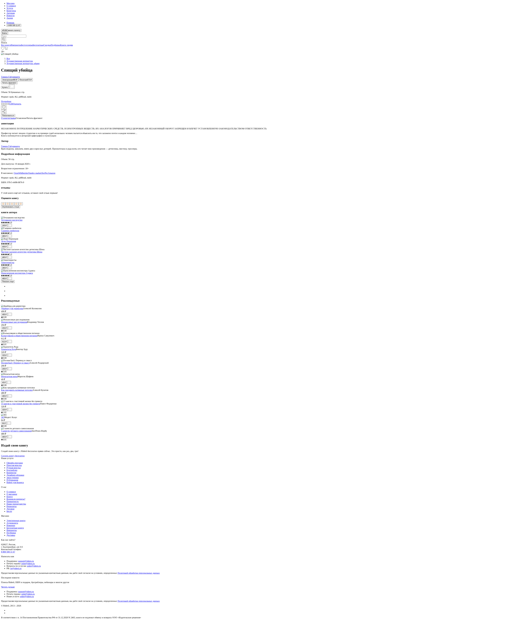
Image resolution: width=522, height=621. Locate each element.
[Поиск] (3, 39)
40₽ (4, 382)
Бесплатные (38, 45)
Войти (4, 33)
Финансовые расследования (14, 322)
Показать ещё (8, 282)
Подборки (55, 45)
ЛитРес (44, 173)
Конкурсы (11, 11)
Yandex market (34, 173)
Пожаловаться (8, 116)
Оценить (17, 104)
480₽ (4, 236)
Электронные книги (16, 520)
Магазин (11, 3)
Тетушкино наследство (11, 220)
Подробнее (6, 101)
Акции (10, 18)
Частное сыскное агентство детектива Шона (21, 252)
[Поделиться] (4, 111)
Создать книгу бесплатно (13, 456)
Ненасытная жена (9, 376)
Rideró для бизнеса (15, 482)
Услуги (10, 8)
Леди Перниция (8, 241)
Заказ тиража (13, 477)
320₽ (4, 355)
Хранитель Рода (8, 349)
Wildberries (23, 173)
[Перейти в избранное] (2, 49)
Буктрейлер (12, 470)
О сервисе (11, 6)
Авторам (11, 13)
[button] (261, 39)
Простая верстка (14, 465)
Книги (10, 496)
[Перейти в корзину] (6, 49)
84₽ (4, 423)
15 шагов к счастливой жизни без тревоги (20, 404)
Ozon (16, 173)
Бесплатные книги (15, 528)
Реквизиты (12, 506)
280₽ (4, 268)
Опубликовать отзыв (10, 207)
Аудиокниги (12, 523)
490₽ (4, 314)
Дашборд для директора (12, 308)
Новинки (11, 525)
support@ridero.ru (26, 561)
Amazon (51, 173)
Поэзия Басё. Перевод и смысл (15, 363)
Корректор (11, 472)
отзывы (12, 118)
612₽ (4, 342)
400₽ (4, 247)
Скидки (47, 45)
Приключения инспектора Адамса (17, 273)
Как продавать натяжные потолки (17, 390)
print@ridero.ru (28, 563)
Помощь (10, 22)
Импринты (16, 45)
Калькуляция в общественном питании (19, 336)
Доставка (11, 535)
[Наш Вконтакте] (8, 610)
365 (2, 417)
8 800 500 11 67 (8, 552)
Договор (10, 509)
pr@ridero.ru (15, 568)
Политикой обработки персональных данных (139, 573)
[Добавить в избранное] (4, 107)
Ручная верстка (14, 468)
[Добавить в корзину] (12, 86)
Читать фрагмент (9, 83)
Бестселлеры (27, 45)
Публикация (12, 480)
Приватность (13, 501)
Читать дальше (8, 587)
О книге (5, 118)
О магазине (12, 494)
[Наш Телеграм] (8, 613)
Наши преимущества (16, 504)
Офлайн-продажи (15, 463)
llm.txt (9, 511)
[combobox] (261, 36)
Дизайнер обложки (15, 475)
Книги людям (66, 45)
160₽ (4, 225)
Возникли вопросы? (16, 499)
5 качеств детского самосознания (16, 431)
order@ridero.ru (34, 566)
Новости (11, 15)
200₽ (4, 369)
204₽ (4, 328)
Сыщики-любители (10, 230)
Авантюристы (7, 262)
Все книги (6, 45)
